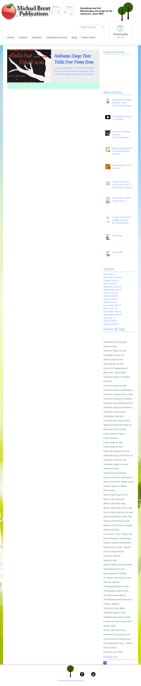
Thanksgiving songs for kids (115, 591)
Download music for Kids (114, 429)
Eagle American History (114, 434)
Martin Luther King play (113, 499)
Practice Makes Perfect (113, 551)
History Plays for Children (114, 473)
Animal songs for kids (113, 359)
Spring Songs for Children (115, 573)
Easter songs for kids (112, 447)
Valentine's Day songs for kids (116, 617)
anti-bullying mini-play (113, 643)
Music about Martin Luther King (117, 517)
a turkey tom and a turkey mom (117, 621)
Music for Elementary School (116, 521)
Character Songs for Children (116, 377)
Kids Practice (109, 490)
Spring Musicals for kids (114, 569)
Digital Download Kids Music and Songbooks (118, 425)
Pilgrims (127, 547)
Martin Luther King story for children (118, 508)
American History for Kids (114, 351)
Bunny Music (120, 372)
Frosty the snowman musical (116, 451)
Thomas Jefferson (111, 604)
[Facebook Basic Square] (105, 662)
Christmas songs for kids (114, 412)
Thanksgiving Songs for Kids (116, 586)
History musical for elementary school (118, 477)
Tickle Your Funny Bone (113, 608)
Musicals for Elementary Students (118, 525)
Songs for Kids (109, 560)
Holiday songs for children (115, 486)
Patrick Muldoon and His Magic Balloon (118, 538)
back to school (110, 647)
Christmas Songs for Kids (114, 386)
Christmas (107, 381)
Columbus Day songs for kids (116, 420)
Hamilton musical (111, 468)
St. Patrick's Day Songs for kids (117, 578)
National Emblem (111, 530)
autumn (129, 643)
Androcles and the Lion (113, 355)
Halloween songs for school (115, 464)
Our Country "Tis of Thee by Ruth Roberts (118, 534)
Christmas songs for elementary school (118, 407)
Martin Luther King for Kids (115, 495)
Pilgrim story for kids (112, 547)
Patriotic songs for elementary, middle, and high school (118, 543)
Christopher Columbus (113, 416)
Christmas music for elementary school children (118, 390)
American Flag (109, 346)
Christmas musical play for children (118, 394)
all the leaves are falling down (117, 639)
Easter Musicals (110, 438)
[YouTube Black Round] (93, 674)
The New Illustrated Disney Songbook (118, 599)
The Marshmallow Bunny (114, 595)
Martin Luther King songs (114, 503)
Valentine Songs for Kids (114, 613)
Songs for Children (111, 556)
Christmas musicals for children (117, 399)
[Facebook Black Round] (82, 674)
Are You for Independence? (115, 368)
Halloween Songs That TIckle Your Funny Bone (118, 455)
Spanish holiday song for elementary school (118, 564)
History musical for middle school (118, 482)
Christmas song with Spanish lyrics (118, 403)
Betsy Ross (108, 372)
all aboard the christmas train (116, 634)
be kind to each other (113, 652)
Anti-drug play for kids (113, 364)
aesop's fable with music (114, 630)
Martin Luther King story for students (118, 512)
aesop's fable (109, 626)
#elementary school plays (115, 342)
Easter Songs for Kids (113, 442)
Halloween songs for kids (114, 460)
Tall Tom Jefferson (111, 582)
